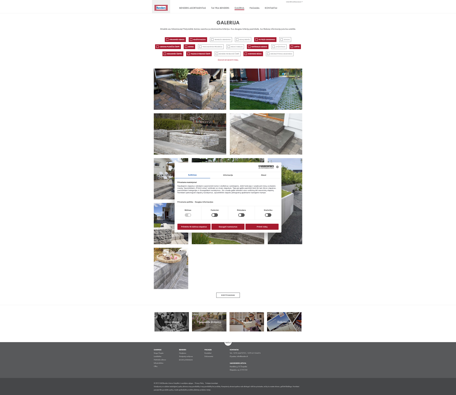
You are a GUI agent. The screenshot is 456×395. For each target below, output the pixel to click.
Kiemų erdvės (244, 40)
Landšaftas (157, 356)
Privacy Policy (199, 383)
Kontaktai (207, 353)
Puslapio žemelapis (211, 383)
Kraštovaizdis (199, 40)
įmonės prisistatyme (186, 359)
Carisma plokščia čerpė (169, 47)
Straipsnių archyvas (186, 356)
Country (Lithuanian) (293, 2)
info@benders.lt (242, 356)
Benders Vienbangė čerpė (229, 54)
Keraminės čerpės (174, 54)
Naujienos (182, 353)
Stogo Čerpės (158, 353)
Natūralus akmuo (259, 47)
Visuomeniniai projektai (212, 47)
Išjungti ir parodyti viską (228, 60)
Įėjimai (191, 47)
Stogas (287, 40)
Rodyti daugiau (228, 295)
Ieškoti (300, 8)
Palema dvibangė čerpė (200, 54)
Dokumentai (208, 356)
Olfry (155, 366)
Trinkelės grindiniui (222, 40)
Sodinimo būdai (255, 54)
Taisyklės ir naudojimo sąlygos (183, 383)
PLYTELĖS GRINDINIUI (267, 40)
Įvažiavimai (280, 47)
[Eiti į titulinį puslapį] (161, 8)
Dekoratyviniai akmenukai (281, 54)
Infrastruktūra (158, 363)
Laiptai (296, 47)
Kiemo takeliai (237, 47)
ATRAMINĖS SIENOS (176, 40)
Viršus (228, 343)
